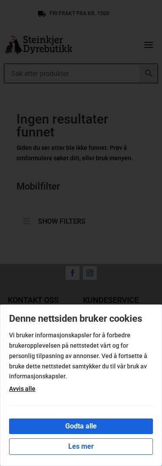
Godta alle (81, 426)
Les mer (81, 446)
